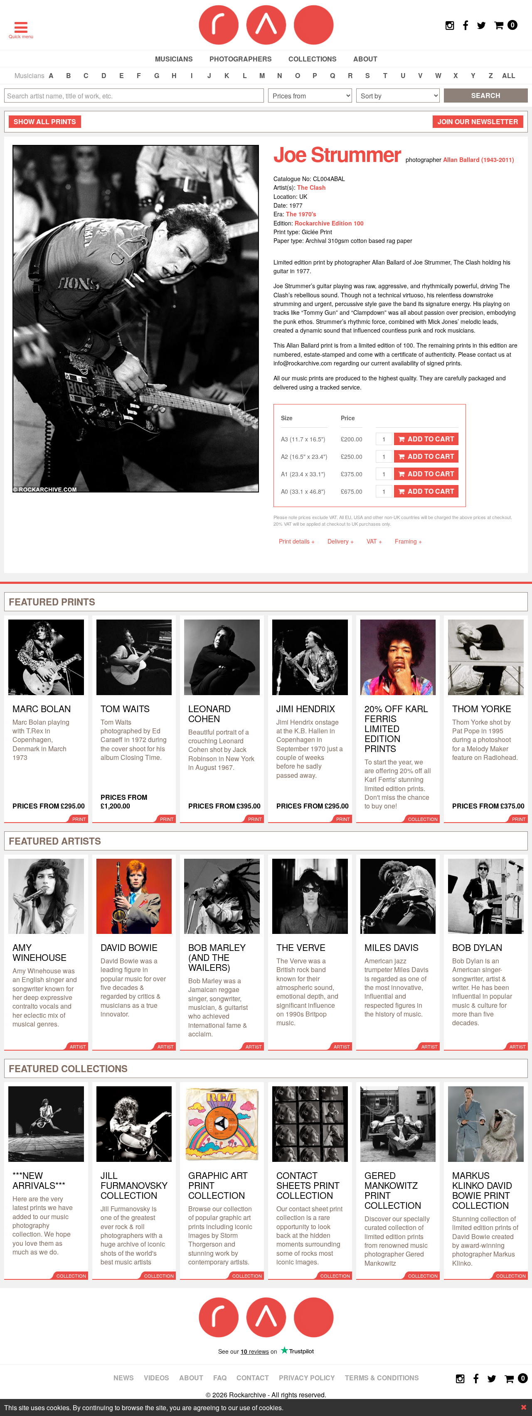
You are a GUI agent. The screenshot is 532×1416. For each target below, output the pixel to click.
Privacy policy (307, 1377)
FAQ (220, 1377)
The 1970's (301, 214)
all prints (45, 121)
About (365, 59)
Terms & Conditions (382, 1377)
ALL (508, 75)
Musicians (174, 59)
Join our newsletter (478, 121)
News (123, 1377)
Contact (252, 1377)
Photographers (240, 59)
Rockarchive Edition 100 (329, 223)
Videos (156, 1377)
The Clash (311, 187)
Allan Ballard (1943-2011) (478, 159)
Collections (312, 59)
